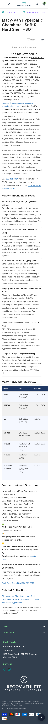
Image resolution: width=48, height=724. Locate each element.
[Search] (9, 4)
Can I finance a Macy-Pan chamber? (18, 501)
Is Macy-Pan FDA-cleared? (14, 498)
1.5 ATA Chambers (21, 599)
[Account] (37, 4)
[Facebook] (3, 669)
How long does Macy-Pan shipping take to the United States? (20, 519)
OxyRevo (35, 599)
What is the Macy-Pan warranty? (16, 514)
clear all (37, 57)
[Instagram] (8, 669)
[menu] (3, 4)
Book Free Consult (10, 583)
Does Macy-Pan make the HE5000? (18, 511)
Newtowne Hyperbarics (12, 603)
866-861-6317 (11, 12)
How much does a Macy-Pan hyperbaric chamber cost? (19, 493)
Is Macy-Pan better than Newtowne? (18, 507)
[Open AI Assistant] (41, 717)
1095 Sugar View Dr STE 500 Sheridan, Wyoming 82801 (20, 655)
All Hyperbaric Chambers (13, 596)
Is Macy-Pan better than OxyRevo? (17, 504)
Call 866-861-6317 (26, 583)
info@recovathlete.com (35, 12)
